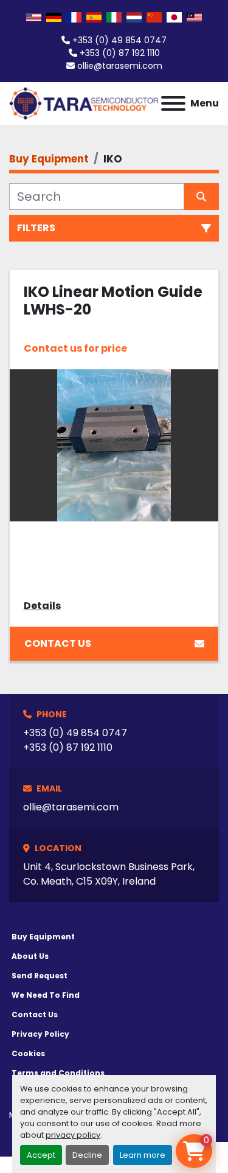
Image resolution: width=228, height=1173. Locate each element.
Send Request (39, 975)
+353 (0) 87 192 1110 (120, 53)
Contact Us (57, 643)
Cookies (28, 1053)
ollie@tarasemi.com (119, 66)
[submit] (201, 196)
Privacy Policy (40, 1034)
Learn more (142, 1155)
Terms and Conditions (58, 1073)
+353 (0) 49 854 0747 (119, 40)
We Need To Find (46, 995)
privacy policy (73, 1135)
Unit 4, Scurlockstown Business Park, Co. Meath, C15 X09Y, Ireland (109, 874)
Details (42, 606)
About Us (30, 956)
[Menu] (173, 103)
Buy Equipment (43, 936)
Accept (41, 1155)
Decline (87, 1155)
